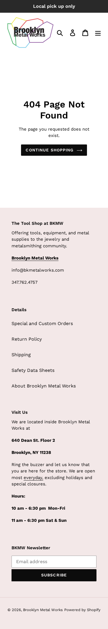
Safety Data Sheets (33, 370)
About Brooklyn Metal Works (44, 386)
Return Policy (27, 339)
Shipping (21, 354)
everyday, (33, 477)
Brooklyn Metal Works (43, 610)
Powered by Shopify (82, 610)
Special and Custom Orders (42, 323)
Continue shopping (49, 150)
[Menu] (98, 32)
